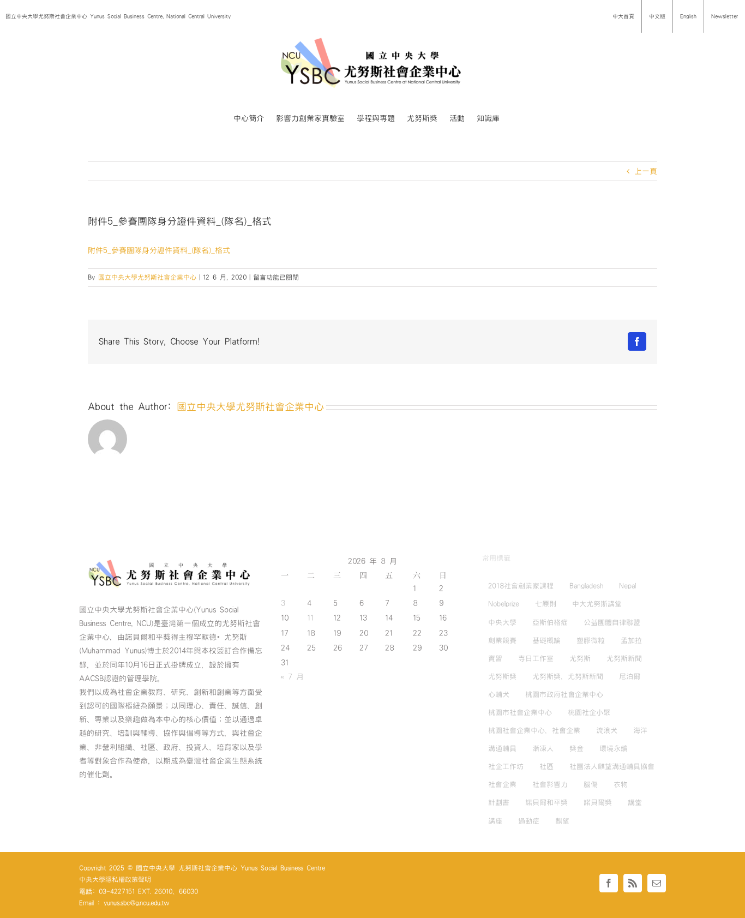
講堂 (635, 802)
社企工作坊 (506, 766)
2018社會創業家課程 (521, 586)
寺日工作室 (536, 658)
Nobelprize (503, 604)
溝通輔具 (502, 748)
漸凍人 (543, 748)
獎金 (576, 748)
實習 (495, 658)
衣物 (621, 784)
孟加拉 (631, 640)
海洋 (640, 730)
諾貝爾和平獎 (546, 802)
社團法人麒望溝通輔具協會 (611, 766)
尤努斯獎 (502, 676)
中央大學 (502, 622)
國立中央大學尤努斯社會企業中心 (147, 277)
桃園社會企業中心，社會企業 (534, 730)
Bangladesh (586, 586)
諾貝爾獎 (598, 802)
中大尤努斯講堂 (597, 604)
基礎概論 (546, 640)
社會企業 (502, 784)
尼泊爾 (629, 676)
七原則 (545, 604)
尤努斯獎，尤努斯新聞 (567, 676)
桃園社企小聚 (589, 712)
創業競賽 (502, 640)
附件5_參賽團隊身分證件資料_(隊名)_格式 (159, 250)
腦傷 (591, 784)
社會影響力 (550, 784)
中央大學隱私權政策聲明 (115, 879)
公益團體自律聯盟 (612, 622)
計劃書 (498, 802)
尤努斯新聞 (624, 658)
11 (310, 618)
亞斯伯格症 (550, 622)
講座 (495, 821)
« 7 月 (292, 677)
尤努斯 (580, 658)
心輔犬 (498, 694)
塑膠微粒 (590, 640)
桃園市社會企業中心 (520, 712)
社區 (546, 766)
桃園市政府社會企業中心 (564, 694)
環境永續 (613, 748)
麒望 (562, 821)
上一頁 (645, 171)
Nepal (627, 586)
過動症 (528, 821)
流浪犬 (606, 730)
